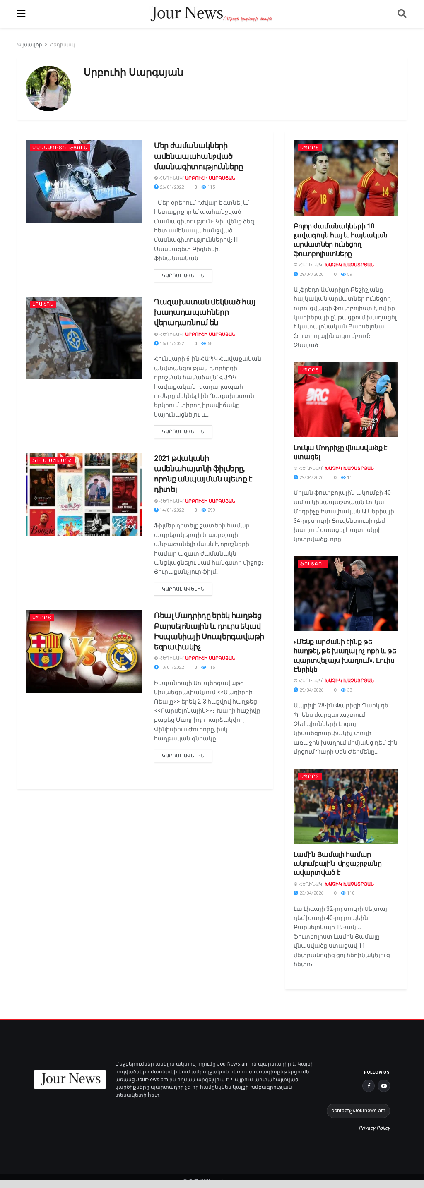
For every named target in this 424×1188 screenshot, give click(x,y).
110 (350, 893)
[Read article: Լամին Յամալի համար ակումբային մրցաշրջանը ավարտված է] (346, 806)
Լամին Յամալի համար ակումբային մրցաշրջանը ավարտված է (338, 863)
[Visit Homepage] (211, 14)
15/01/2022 (171, 343)
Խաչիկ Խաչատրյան (349, 265)
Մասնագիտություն (59, 148)
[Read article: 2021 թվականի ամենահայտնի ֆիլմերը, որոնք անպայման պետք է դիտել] (84, 494)
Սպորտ (41, 617)
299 (210, 510)
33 (349, 690)
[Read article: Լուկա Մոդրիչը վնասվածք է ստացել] (346, 399)
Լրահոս (43, 304)
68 (209, 343)
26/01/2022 (171, 187)
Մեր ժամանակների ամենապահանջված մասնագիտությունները (198, 155)
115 (210, 187)
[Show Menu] (21, 14)
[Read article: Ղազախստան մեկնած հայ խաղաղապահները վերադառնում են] (84, 338)
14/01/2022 (171, 510)
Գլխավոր (29, 45)
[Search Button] (402, 14)
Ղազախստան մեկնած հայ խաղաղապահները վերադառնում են (204, 312)
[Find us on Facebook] (368, 1086)
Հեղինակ (62, 45)
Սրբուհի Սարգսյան (210, 178)
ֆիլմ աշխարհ (52, 460)
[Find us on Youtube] (384, 1086)
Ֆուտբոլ (312, 564)
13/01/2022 (171, 667)
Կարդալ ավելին (187, 273)
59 (349, 274)
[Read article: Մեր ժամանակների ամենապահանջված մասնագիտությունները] (84, 181)
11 (349, 477)
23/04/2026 (310, 893)
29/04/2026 (310, 274)
